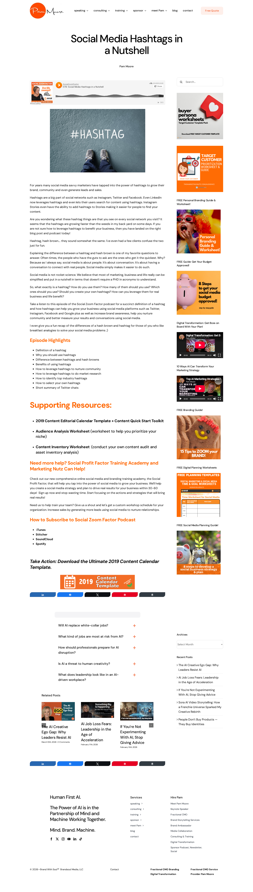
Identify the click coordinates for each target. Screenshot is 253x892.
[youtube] (68, 839)
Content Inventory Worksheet (63, 446)
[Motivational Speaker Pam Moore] (47, 4)
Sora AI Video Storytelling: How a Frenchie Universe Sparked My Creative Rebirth (199, 707)
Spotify (41, 544)
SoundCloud (44, 539)
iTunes (41, 530)
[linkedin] (74, 839)
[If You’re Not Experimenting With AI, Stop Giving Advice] (136, 711)
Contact (114, 869)
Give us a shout (85, 505)
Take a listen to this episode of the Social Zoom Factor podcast (72, 304)
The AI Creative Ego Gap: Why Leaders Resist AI (56, 732)
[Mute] (214, 355)
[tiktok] (80, 839)
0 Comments (64, 742)
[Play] (180, 355)
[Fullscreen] (219, 355)
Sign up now (47, 493)
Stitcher (41, 534)
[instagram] (63, 839)
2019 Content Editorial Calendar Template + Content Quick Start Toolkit (100, 420)
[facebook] (51, 839)
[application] (200, 345)
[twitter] (57, 839)
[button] (44, 725)
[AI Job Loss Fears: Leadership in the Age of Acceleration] (97, 710)
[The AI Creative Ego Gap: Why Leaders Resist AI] (58, 711)
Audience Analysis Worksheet (63, 431)
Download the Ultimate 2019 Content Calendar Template (94, 564)
